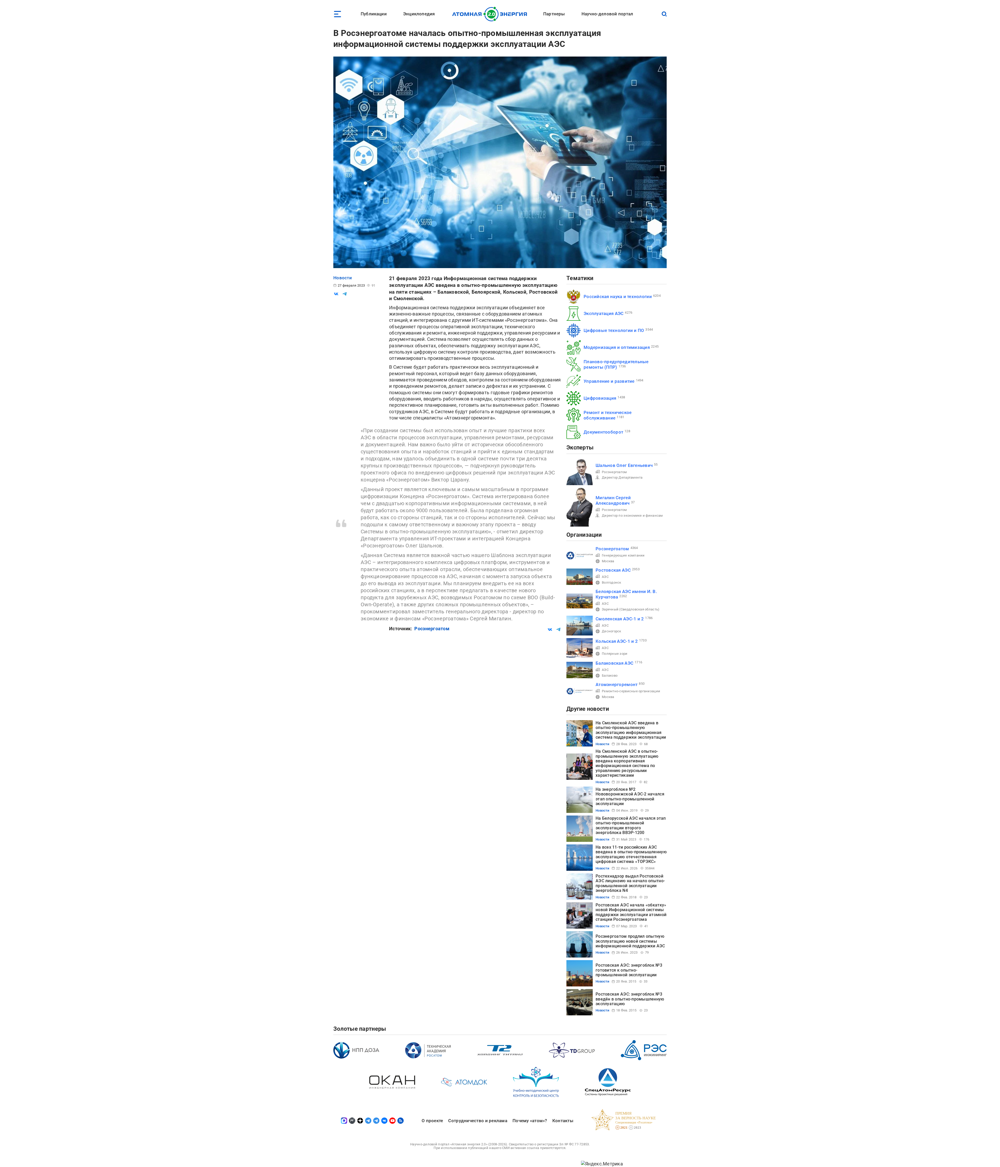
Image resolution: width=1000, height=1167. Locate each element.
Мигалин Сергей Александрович (613, 500)
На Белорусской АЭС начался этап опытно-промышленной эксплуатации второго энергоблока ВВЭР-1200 (631, 825)
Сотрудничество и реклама (477, 1120)
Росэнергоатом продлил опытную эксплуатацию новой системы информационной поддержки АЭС (630, 941)
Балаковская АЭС (614, 663)
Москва (608, 561)
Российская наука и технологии (618, 296)
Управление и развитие (609, 381)
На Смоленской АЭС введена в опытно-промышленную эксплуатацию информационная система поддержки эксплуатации (631, 730)
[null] (336, 294)
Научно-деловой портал (607, 13)
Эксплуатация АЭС (603, 313)
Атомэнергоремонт (617, 684)
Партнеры (554, 13)
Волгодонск (611, 582)
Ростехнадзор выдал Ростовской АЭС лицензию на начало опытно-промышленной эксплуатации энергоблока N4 (630, 883)
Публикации (374, 13)
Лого (491, 14)
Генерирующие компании (623, 555)
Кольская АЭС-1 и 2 (617, 641)
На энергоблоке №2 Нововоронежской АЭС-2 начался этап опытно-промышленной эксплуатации (630, 796)
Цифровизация (600, 398)
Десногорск (611, 631)
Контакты (562, 1120)
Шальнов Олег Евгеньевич (624, 465)
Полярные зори (615, 654)
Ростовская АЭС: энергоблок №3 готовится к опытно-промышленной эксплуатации (629, 970)
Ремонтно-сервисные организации (631, 691)
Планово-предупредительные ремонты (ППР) (616, 364)
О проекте (432, 1120)
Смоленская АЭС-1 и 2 (620, 618)
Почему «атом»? (529, 1120)
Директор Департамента (622, 477)
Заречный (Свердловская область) (630, 609)
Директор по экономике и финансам (632, 515)
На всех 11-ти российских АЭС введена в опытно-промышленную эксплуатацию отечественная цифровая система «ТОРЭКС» (631, 854)
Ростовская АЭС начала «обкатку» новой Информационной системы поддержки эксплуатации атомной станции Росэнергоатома (631, 912)
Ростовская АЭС (613, 570)
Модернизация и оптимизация (617, 347)
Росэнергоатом (431, 628)
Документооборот (603, 432)
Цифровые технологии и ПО (614, 330)
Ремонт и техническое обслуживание (608, 415)
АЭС (605, 577)
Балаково (609, 675)
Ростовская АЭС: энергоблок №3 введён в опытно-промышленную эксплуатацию (630, 999)
